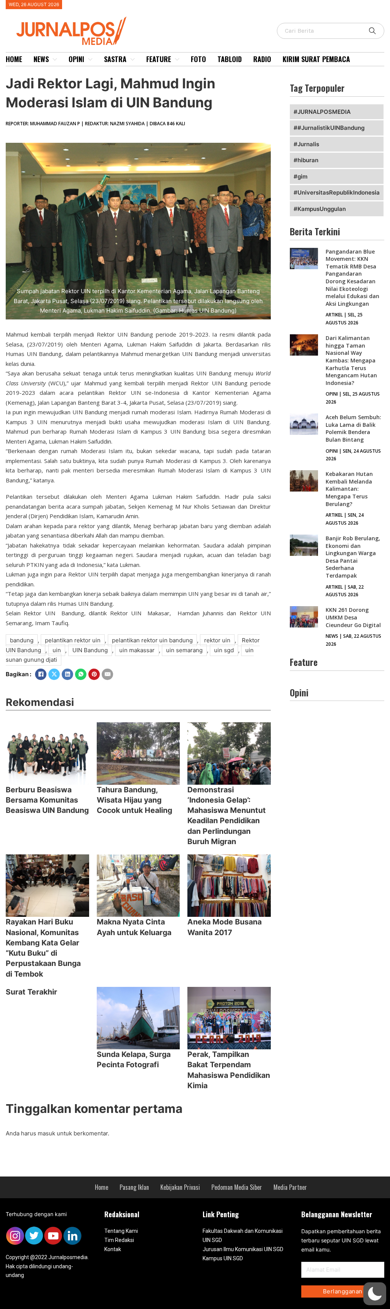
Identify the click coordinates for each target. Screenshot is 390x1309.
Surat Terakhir (31, 991)
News (41, 59)
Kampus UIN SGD (223, 1258)
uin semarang (184, 650)
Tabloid (229, 59)
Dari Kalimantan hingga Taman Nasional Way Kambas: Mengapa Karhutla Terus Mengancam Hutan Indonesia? (351, 360)
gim (302, 176)
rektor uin (217, 640)
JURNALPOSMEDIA (324, 111)
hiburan (307, 160)
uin (57, 650)
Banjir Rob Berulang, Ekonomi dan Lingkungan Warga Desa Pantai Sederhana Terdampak (353, 557)
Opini (76, 59)
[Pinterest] (94, 674)
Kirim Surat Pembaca (316, 59)
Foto (198, 59)
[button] (374, 1293)
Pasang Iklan (134, 1187)
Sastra (115, 59)
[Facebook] (40, 674)
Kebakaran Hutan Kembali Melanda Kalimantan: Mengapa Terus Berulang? (349, 488)
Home (14, 59)
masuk (46, 1133)
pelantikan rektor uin (73, 640)
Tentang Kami (121, 1231)
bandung (22, 640)
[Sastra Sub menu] (132, 59)
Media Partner (290, 1187)
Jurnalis (308, 144)
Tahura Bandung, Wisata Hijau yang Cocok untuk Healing (134, 800)
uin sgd (224, 650)
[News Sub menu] (55, 59)
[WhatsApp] (80, 674)
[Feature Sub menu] (177, 59)
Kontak (112, 1249)
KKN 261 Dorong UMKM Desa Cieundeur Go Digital (353, 617)
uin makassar (137, 650)
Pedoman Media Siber (236, 1187)
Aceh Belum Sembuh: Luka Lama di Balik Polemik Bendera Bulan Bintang (353, 428)
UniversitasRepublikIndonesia (338, 192)
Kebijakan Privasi (180, 1187)
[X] (54, 674)
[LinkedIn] (67, 674)
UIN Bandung (90, 650)
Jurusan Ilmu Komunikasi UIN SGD (243, 1249)
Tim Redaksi (119, 1240)
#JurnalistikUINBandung (330, 127)
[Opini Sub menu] (90, 59)
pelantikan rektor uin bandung (152, 640)
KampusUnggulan (321, 208)
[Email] (107, 674)
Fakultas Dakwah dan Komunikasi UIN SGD (243, 1235)
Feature (158, 59)
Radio (262, 59)
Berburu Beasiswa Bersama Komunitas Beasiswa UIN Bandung (47, 800)
